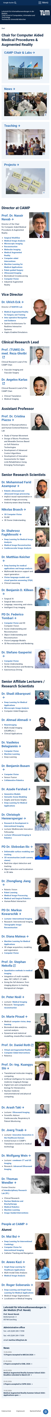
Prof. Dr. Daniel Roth (16, 1045)
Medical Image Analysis (14, 241)
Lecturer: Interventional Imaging (18, 919)
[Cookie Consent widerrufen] (45, 1411)
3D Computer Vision (13, 514)
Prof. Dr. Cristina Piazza (13, 418)
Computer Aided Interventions (17, 1053)
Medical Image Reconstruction (17, 545)
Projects (10, 165)
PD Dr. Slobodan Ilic (16, 847)
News (8, 89)
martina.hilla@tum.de (18, 1340)
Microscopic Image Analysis (16, 708)
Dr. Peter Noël (11, 997)
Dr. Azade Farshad (14, 789)
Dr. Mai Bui (9, 1236)
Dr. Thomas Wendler (10, 1180)
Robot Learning (10, 892)
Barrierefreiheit (35, 1411)
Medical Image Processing (16, 895)
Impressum (20, 1411)
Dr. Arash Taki (11, 1107)
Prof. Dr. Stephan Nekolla (14, 963)
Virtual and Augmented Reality (17, 1050)
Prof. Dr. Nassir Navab (12, 217)
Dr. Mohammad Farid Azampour (16, 484)
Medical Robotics (11, 1207)
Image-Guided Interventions (16, 1213)
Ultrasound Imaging (12, 273)
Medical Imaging (19, 1002)
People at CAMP (13, 1224)
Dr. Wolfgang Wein (15, 1155)
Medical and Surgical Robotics (17, 898)
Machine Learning (12, 754)
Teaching (10, 126)
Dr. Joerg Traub (12, 1130)
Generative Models (12, 794)
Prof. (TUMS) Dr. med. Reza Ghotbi (14, 351)
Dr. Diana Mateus (14, 936)
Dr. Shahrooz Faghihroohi (11, 532)
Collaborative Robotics (14, 780)
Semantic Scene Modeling (15, 797)
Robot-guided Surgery (13, 270)
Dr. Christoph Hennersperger (12, 816)
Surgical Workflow (12, 238)
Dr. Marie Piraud (13, 1016)
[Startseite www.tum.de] (44, 13)
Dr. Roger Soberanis (16, 1285)
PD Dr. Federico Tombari (13, 616)
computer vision (19, 1021)
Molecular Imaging (12, 249)
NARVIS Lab (17, 307)
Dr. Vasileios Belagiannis (10, 744)
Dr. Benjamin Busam (16, 766)
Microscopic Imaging (13, 243)
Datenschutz (6, 1411)
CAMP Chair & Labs (18, 52)
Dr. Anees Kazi (12, 1262)
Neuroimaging (10, 725)
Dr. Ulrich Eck (11, 302)
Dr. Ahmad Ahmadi (15, 720)
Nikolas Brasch (12, 509)
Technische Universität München (14, 19)
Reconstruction (10, 246)
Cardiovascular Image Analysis (17, 548)
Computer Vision (11, 279)
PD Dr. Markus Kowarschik (12, 912)
